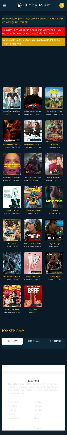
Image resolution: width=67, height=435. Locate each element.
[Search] (62, 5)
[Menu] (4, 5)
